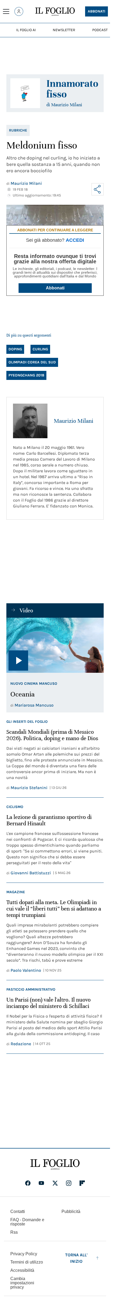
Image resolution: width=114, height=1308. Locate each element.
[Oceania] (55, 645)
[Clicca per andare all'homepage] (55, 1164)
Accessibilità (22, 1270)
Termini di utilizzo (26, 1262)
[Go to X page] (55, 1183)
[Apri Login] (18, 11)
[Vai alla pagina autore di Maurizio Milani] (30, 421)
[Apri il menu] (6, 11)
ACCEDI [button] (75, 240)
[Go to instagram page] (68, 1183)
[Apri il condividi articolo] (97, 189)
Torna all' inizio (76, 1258)
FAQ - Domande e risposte (27, 1221)
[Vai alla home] (55, 11)
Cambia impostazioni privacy (22, 1283)
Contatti (17, 1211)
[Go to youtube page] (41, 1183)
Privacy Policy (23, 1254)
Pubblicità (71, 1211)
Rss (14, 1232)
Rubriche (18, 130)
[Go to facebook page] (27, 1183)
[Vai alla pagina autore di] (25, 93)
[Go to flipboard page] (82, 1183)
